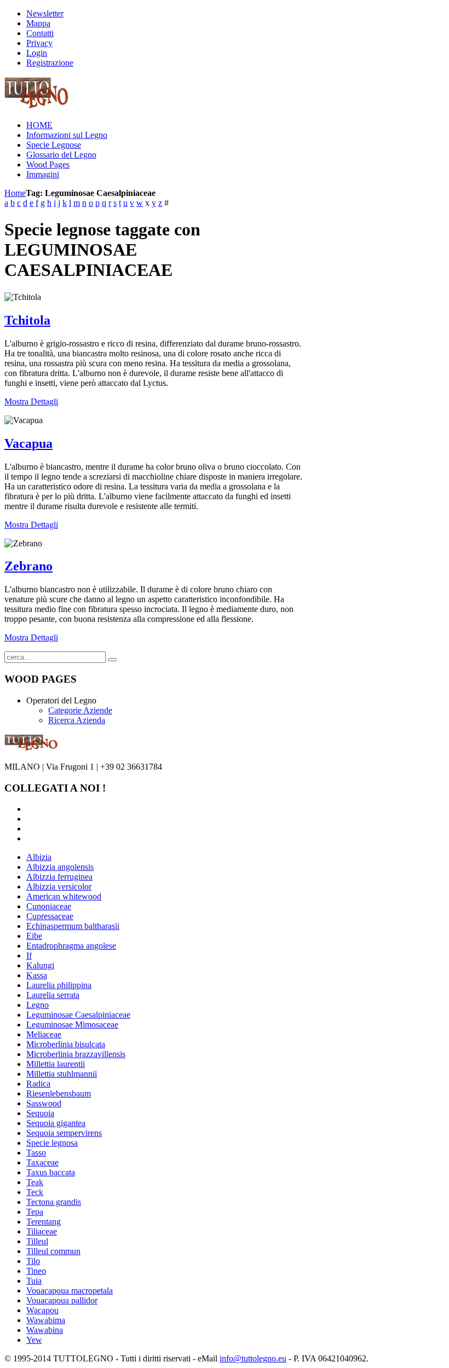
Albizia (38, 857)
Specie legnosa (52, 1142)
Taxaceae (42, 1162)
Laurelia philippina (58, 985)
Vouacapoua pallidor (61, 1300)
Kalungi (40, 965)
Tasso (36, 1152)
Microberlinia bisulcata (65, 1044)
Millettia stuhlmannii (61, 1073)
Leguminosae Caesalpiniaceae (78, 1014)
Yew (34, 1339)
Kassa (36, 975)
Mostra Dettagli (31, 401)
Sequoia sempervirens (64, 1133)
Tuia (34, 1280)
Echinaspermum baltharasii (72, 926)
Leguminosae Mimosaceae (72, 1024)
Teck (34, 1192)
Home (15, 193)
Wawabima (45, 1320)
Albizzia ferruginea (59, 876)
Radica (38, 1083)
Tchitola (27, 320)
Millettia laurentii (55, 1064)
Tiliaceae (41, 1231)
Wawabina (44, 1330)
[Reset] (112, 659)
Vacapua (28, 443)
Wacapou (42, 1310)
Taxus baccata (50, 1172)
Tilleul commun (53, 1251)
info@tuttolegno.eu (253, 1358)
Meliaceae (43, 1034)
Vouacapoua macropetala (69, 1290)
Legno (37, 1004)
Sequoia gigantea (55, 1123)
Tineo (36, 1270)
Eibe (34, 935)
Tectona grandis (53, 1202)
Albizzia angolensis (60, 866)
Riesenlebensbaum (58, 1093)
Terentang (43, 1221)
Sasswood (43, 1103)
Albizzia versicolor (58, 886)
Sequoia (40, 1113)
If (29, 955)
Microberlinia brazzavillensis (75, 1054)
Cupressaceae (49, 916)
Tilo (33, 1261)
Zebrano (28, 566)
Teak (34, 1182)
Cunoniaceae (48, 906)
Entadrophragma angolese (71, 945)
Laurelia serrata (52, 995)
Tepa (34, 1211)
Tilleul (37, 1241)
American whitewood (63, 896)
